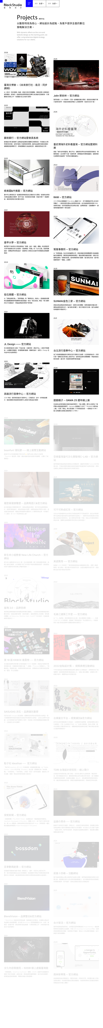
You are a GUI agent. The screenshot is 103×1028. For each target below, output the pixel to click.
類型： (37, 3)
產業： (50, 3)
